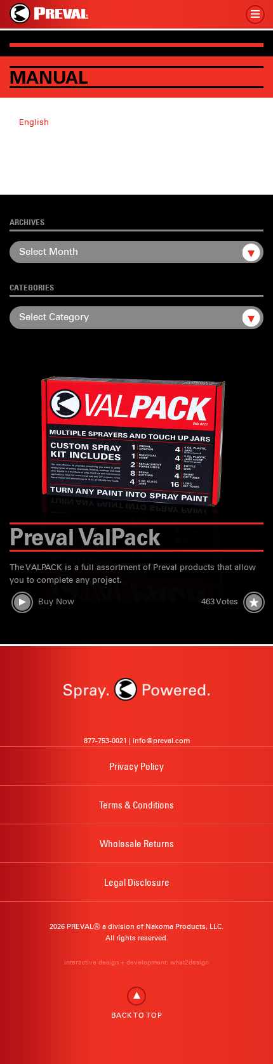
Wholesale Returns (137, 843)
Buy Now (56, 601)
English (34, 122)
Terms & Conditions (136, 804)
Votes (219, 601)
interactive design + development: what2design (136, 962)
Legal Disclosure (137, 882)
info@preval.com (161, 740)
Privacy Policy (136, 766)
